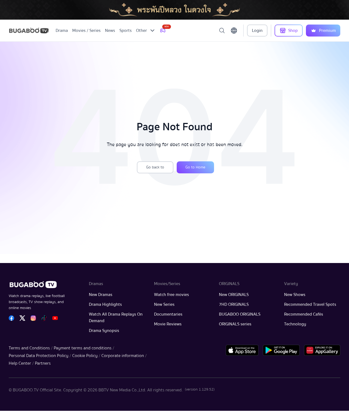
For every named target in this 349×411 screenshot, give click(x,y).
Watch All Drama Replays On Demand (116, 317)
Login (257, 30)
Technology (295, 324)
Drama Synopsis (104, 330)
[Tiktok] (44, 318)
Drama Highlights (105, 304)
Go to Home (195, 167)
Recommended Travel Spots (310, 304)
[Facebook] (11, 318)
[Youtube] (55, 318)
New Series (164, 304)
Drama (62, 30)
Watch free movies (171, 294)
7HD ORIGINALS (234, 304)
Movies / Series (86, 30)
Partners (43, 363)
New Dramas (100, 294)
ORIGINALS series (235, 324)
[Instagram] (33, 318)
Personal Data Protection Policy (38, 355)
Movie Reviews (168, 324)
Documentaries (168, 314)
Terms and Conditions (29, 348)
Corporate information (122, 355)
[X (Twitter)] (22, 318)
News (110, 30)
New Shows (294, 294)
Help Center (20, 363)
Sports (125, 30)
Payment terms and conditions (83, 348)
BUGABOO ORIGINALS (239, 314)
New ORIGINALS (234, 294)
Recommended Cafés (303, 314)
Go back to (155, 167)
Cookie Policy (85, 355)
